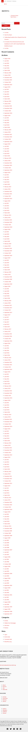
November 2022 (8, 165)
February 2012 (7, 471)
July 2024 (6, 117)
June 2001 (6, 599)
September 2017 (8, 312)
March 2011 (7, 495)
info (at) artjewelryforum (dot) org (8, 665)
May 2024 (6, 122)
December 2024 (8, 106)
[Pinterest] (17, 729)
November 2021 (8, 193)
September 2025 (8, 84)
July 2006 (6, 559)
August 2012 (7, 457)
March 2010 (7, 523)
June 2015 (6, 376)
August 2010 (7, 511)
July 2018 (6, 288)
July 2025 (6, 89)
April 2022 (6, 182)
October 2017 (7, 310)
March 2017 (7, 326)
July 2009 (6, 540)
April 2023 (6, 153)
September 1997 (8, 613)
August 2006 (7, 557)
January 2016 (7, 360)
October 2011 (7, 481)
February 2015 (7, 386)
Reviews (6, 627)
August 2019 (7, 257)
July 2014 (6, 402)
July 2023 (6, 146)
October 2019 (7, 253)
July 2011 (6, 488)
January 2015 (7, 388)
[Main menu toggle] (5, 4)
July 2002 (6, 590)
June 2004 (6, 575)
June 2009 (6, 542)
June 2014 (6, 405)
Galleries (5, 711)
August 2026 (7, 58)
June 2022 (6, 177)
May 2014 (6, 407)
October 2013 (7, 424)
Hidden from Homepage (10, 623)
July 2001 (6, 597)
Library (4, 701)
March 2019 (7, 269)
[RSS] (20, 729)
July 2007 (6, 552)
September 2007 (8, 549)
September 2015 (8, 369)
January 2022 (7, 189)
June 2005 (6, 571)
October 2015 (7, 367)
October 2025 (7, 82)
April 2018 (6, 295)
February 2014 (7, 414)
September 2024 (8, 113)
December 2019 (8, 248)
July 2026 (6, 60)
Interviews (6, 625)
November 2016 (8, 336)
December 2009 (8, 528)
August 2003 (7, 578)
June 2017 (6, 319)
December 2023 (8, 134)
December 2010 (8, 502)
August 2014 (7, 400)
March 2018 (7, 298)
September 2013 (8, 426)
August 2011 (7, 485)
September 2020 (8, 227)
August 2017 (7, 314)
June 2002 (6, 592)
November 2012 (8, 450)
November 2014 (8, 393)
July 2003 (6, 580)
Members (5, 710)
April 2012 (6, 466)
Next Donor (14, 17)
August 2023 (7, 144)
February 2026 (7, 72)
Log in (5, 634)
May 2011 (6, 490)
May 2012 (6, 464)
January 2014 (7, 417)
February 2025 (7, 101)
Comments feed (8, 639)
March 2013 (7, 440)
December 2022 (8, 163)
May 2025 (6, 94)
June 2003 (6, 583)
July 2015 (6, 374)
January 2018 (7, 303)
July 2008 (6, 545)
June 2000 (6, 604)
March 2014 (7, 412)
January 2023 (7, 160)
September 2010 (8, 509)
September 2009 (8, 535)
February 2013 (7, 443)
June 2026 (6, 63)
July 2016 (6, 345)
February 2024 (7, 129)
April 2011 (6, 492)
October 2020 (7, 224)
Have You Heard (8, 34)
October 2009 (7, 533)
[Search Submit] (17, 23)
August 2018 (7, 286)
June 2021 (6, 205)
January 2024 (7, 132)
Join (4, 688)
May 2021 (6, 208)
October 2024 (7, 110)
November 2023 (8, 136)
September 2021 (8, 198)
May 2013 (6, 436)
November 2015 (8, 364)
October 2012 (7, 452)
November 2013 (8, 421)
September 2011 (8, 483)
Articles (6, 620)
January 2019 (7, 274)
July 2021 (6, 203)
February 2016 (7, 357)
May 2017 (6, 322)
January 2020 (7, 246)
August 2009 (7, 538)
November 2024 (8, 108)
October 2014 (7, 395)
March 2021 (7, 212)
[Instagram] (14, 729)
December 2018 (8, 276)
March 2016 (7, 355)
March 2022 (7, 184)
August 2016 (7, 343)
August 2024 (7, 115)
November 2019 (8, 250)
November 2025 (8, 79)
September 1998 (8, 611)
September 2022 (8, 170)
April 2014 (6, 409)
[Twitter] (11, 729)
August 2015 (7, 371)
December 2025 (8, 77)
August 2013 (7, 428)
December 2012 (8, 447)
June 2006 (6, 561)
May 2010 (6, 519)
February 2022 (7, 186)
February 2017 (7, 329)
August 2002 (7, 587)
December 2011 (8, 476)
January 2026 (7, 75)
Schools (4, 713)
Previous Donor (14, 15)
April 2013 (6, 438)
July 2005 (6, 568)
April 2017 (6, 324)
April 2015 (6, 381)
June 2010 (6, 516)
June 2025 (6, 91)
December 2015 (8, 362)
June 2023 (6, 148)
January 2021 (7, 217)
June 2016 (6, 348)
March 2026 (7, 70)
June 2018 (6, 291)
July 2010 (6, 514)
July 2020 (6, 231)
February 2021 (7, 215)
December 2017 (8, 305)
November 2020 (8, 222)
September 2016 (8, 341)
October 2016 (7, 338)
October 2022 (7, 167)
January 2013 (7, 445)
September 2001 (8, 594)
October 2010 (7, 507)
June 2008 (6, 547)
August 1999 (7, 609)
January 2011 (7, 500)
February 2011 (7, 497)
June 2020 (6, 234)
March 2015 (7, 383)
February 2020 (7, 243)
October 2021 (7, 196)
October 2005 (7, 564)
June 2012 (6, 462)
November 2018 (8, 279)
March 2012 (7, 469)
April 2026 (6, 68)
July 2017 (6, 317)
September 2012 (8, 454)
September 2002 (8, 585)
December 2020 (8, 219)
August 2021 (7, 201)
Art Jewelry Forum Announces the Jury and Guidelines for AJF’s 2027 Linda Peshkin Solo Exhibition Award (14, 44)
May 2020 (6, 236)
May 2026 (6, 65)
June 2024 (6, 120)
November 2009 (8, 530)
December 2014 (8, 390)
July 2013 (6, 431)
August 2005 (7, 566)
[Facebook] (7, 729)
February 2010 (7, 526)
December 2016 (8, 333)
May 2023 (6, 151)
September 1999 (8, 606)
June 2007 (6, 554)
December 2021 (8, 191)
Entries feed (7, 636)
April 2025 (6, 96)
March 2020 (7, 241)
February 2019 (7, 272)
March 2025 (7, 98)
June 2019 (6, 262)
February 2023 (7, 158)
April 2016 (6, 352)
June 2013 (6, 433)
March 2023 (7, 155)
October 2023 (7, 139)
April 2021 (6, 210)
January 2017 (7, 331)
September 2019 (8, 255)
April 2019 (6, 267)
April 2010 (6, 521)
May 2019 (6, 265)
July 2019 (6, 260)
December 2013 (8, 419)
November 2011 (8, 478)
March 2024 (7, 127)
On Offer (6, 32)
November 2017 (8, 307)
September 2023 (8, 141)
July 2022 (6, 174)
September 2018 (8, 284)
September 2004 (8, 573)
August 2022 (7, 172)
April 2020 (6, 238)
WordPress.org (7, 641)
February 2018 (7, 300)
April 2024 (6, 125)
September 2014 (8, 398)
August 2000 (7, 602)
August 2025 (7, 87)
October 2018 (7, 281)
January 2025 (7, 103)
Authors (4, 708)
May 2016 (6, 350)
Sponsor (5, 686)
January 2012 (7, 473)
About (4, 685)
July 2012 (6, 459)
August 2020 (7, 229)
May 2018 (6, 293)
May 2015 (6, 379)
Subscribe (5, 689)
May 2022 (6, 179)
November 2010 (8, 504)
